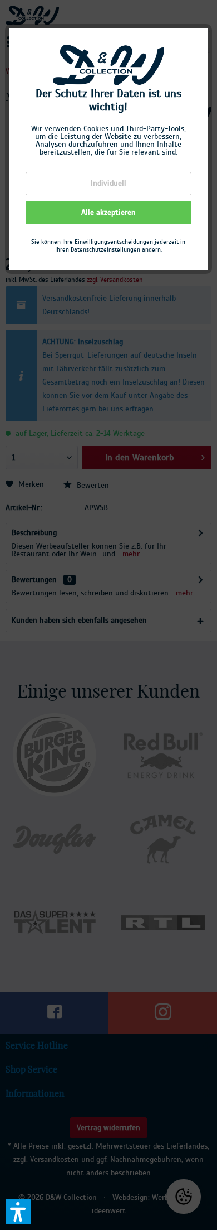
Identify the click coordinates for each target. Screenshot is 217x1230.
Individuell (108, 184)
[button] (18, 1211)
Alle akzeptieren (108, 213)
